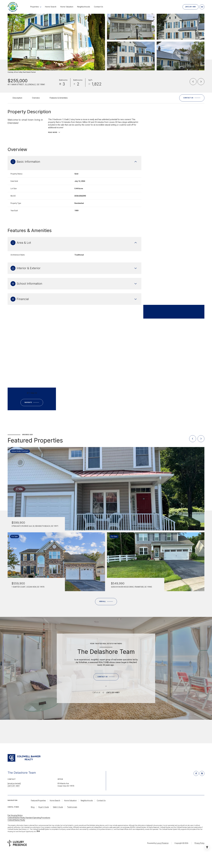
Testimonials (72, 807)
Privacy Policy (199, 843)
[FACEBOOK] (196, 773)
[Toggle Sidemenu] (201, 6)
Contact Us (98, 7)
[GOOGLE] (201, 773)
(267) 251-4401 (190, 7)
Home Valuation (66, 7)
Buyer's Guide (44, 807)
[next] (201, 438)
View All (180, 56)
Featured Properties (38, 801)
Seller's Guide (58, 807)
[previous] (192, 438)
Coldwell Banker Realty (16, 820)
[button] (191, 97)
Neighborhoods (83, 7)
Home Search (50, 7)
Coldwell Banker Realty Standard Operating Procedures (29, 818)
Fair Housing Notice (15, 815)
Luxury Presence (162, 843)
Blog (32, 807)
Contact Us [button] (101, 801)
